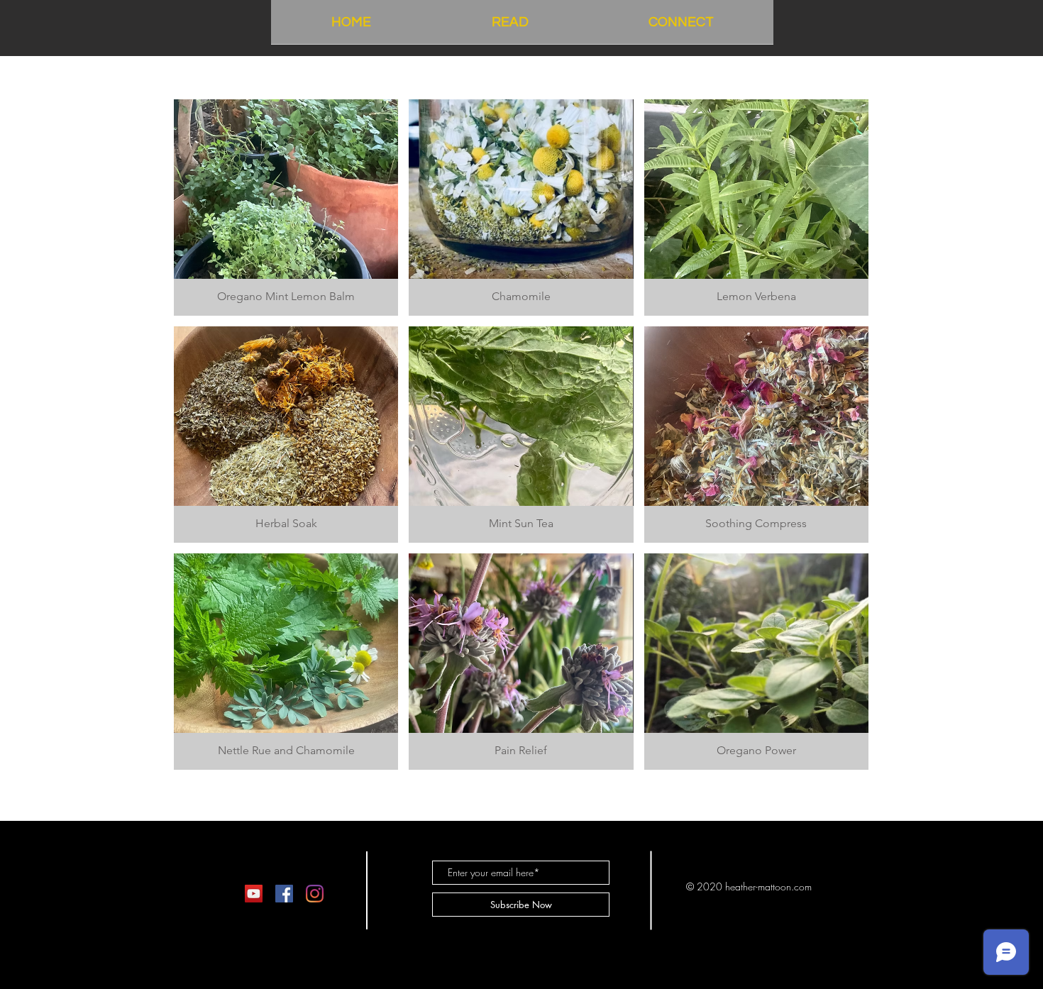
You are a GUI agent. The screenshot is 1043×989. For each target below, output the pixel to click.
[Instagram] (315, 893)
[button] (286, 207)
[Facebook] (284, 893)
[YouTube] (254, 893)
